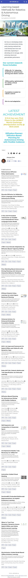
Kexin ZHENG (8, 281)
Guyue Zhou (10, 257)
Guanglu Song (19, 382)
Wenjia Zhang (4, 561)
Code (10, 239)
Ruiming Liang (4, 180)
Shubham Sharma (10, 539)
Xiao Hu (9, 508)
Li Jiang (4, 462)
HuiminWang (4, 206)
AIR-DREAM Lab (14, 1)
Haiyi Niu (7, 438)
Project (10, 190)
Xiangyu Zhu (7, 358)
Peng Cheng (22, 561)
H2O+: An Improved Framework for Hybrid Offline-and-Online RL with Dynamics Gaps (12, 348)
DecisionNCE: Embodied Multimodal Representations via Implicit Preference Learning (12, 498)
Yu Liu (13, 334)
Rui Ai (2, 413)
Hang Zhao (10, 206)
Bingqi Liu (17, 357)
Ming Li (5, 540)
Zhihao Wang (10, 184)
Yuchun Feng (4, 231)
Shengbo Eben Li (9, 413)
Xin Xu (16, 438)
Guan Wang (4, 460)
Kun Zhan (6, 208)
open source (21, 575)
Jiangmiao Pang (9, 234)
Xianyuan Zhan (11, 157)
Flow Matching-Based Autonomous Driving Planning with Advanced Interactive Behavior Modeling (12, 271)
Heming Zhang (8, 562)
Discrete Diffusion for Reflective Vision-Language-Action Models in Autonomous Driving (12, 196)
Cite (6, 190)
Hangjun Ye (7, 185)
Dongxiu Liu (11, 230)
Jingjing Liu (13, 185)
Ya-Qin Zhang (6, 336)
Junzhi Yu (18, 384)
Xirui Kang (16, 230)
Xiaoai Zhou (4, 382)
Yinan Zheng (12, 180)
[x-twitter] (8, 153)
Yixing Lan (12, 438)
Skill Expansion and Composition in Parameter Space (9, 427)
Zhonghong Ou (5, 307)
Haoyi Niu (3, 255)
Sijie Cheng (14, 508)
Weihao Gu (16, 411)
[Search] (24, 2)
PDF (3, 190)
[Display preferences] (26, 2)
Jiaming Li (14, 484)
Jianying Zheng (14, 358)
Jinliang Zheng (5, 228)
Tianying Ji (10, 357)
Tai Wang (3, 236)
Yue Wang (17, 205)
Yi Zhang (16, 257)
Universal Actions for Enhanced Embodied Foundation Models (8, 321)
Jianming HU (22, 257)
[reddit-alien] (19, 153)
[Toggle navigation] (1, 2)
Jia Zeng (11, 233)
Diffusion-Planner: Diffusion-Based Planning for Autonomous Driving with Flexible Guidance (14, 137)
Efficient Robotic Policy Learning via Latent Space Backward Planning (9, 295)
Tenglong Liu (18, 255)
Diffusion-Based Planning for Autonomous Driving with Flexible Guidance (9, 398)
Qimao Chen (10, 255)
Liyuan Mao (4, 184)
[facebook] (11, 153)
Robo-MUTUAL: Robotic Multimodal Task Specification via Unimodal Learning (12, 372)
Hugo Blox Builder (10, 575)
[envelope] (14, 153)
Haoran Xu (10, 561)
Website (8, 242)
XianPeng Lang (13, 208)
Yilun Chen (6, 233)
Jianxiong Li (13, 182)
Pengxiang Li (4, 205)
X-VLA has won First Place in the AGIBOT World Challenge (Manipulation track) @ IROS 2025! (14, 122)
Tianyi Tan (7, 182)
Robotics (3, 150)
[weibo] (17, 153)
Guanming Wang (11, 382)
